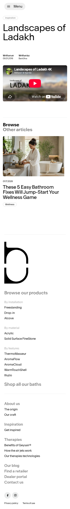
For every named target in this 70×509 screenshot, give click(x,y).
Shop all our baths (22, 384)
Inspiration (10, 18)
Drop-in (9, 313)
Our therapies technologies (22, 456)
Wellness (9, 204)
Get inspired (12, 430)
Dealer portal (15, 476)
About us (12, 403)
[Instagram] (15, 495)
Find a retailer (16, 471)
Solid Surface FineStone (20, 338)
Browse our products (26, 293)
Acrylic (9, 333)
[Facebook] (7, 495)
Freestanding (13, 307)
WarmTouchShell (15, 370)
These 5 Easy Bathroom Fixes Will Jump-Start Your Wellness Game (31, 192)
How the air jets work (18, 450)
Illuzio (8, 375)
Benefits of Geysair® (17, 445)
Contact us (14, 482)
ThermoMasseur (15, 353)
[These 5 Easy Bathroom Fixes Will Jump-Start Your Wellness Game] (35, 156)
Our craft (10, 414)
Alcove (9, 318)
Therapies (13, 439)
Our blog (11, 465)
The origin (11, 409)
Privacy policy (11, 503)
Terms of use (29, 503)
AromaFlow (12, 359)
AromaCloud (13, 364)
